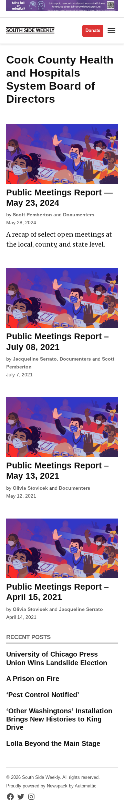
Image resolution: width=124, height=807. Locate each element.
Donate (92, 30)
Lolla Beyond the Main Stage (53, 743)
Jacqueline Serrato (35, 359)
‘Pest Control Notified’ (42, 694)
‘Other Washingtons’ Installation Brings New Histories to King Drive (59, 719)
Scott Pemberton (32, 214)
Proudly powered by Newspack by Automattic (51, 786)
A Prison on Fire (32, 678)
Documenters (78, 214)
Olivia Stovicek (30, 488)
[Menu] (112, 31)
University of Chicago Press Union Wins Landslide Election (56, 658)
